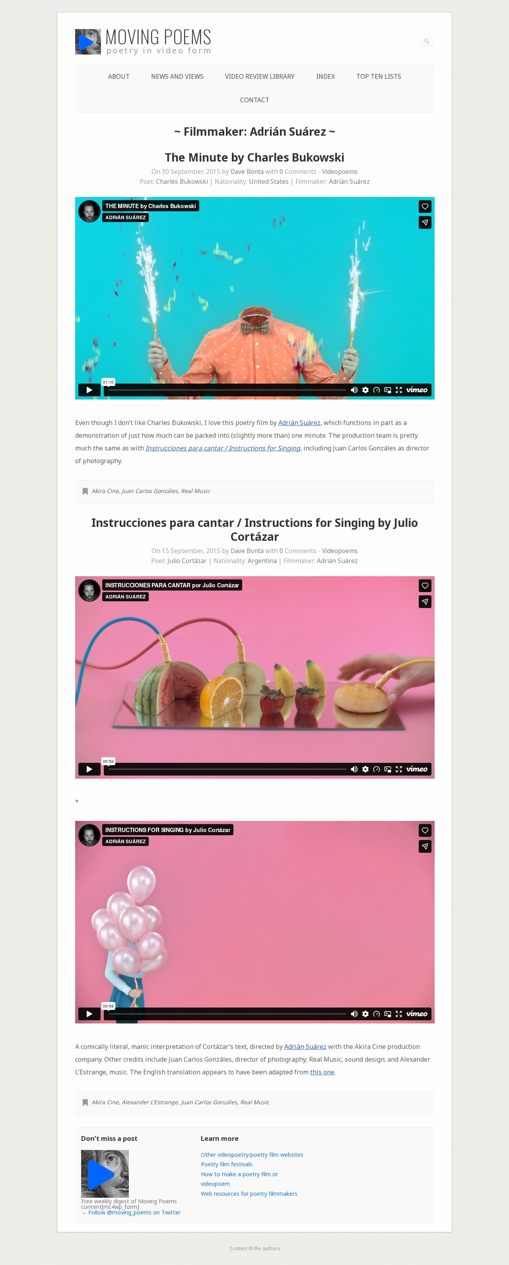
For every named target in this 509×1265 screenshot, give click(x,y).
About (119, 76)
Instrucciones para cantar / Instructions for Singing (223, 448)
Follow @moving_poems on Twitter (134, 1212)
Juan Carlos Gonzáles (150, 491)
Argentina (262, 561)
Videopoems (340, 172)
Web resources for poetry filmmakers (249, 1193)
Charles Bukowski (182, 181)
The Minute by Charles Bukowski (254, 157)
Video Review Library (260, 76)
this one (322, 1072)
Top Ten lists (378, 76)
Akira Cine (105, 491)
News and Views (177, 76)
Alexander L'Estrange (150, 1102)
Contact (254, 100)
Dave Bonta (247, 172)
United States (269, 181)
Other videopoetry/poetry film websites (252, 1154)
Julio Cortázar (187, 561)
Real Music (195, 491)
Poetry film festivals (227, 1164)
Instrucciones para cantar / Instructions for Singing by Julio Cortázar (254, 529)
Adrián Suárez (349, 181)
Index (325, 76)
